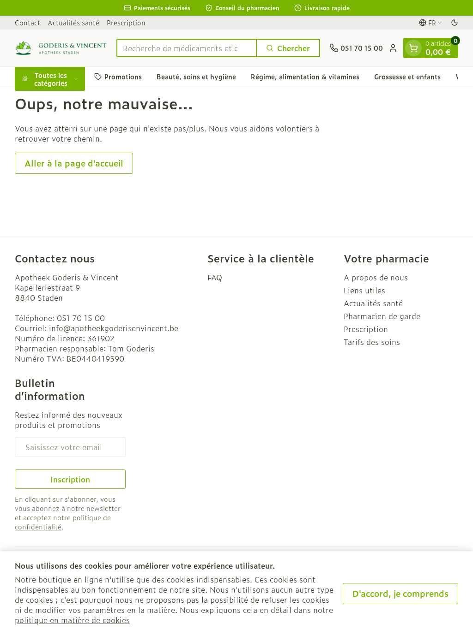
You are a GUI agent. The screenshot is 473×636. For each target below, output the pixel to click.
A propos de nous (376, 277)
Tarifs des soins (372, 342)
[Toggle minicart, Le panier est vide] (413, 48)
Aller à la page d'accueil (73, 163)
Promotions (123, 76)
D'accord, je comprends (400, 593)
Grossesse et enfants (407, 76)
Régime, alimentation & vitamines (305, 76)
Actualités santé (73, 22)
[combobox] (186, 48)
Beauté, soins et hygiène (196, 76)
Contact (27, 22)
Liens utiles (364, 290)
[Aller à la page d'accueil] (61, 48)
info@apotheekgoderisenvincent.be (113, 327)
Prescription (126, 22)
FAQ (214, 277)
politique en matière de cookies (72, 619)
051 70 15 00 (81, 317)
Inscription (70, 479)
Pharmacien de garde (382, 316)
